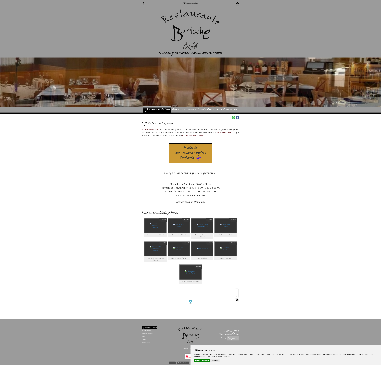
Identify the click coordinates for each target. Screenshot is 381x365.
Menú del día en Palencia (179, 235)
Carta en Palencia (202, 258)
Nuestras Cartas (179, 110)
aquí (198, 158)
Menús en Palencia (197, 110)
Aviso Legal (172, 363)
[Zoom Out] (236, 293)
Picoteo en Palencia (225, 258)
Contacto (217, 110)
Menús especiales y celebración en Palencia (155, 259)
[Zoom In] (236, 290)
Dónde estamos (230, 110)
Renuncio (205, 360)
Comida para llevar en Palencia (190, 282)
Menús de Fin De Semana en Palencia (202, 236)
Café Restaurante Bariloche (157, 110)
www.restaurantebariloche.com (190, 3)
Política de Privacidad (183, 363)
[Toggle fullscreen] (236, 300)
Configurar (215, 360)
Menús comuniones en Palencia (155, 235)
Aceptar (197, 360)
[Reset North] (236, 296)
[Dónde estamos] (143, 3)
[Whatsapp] (233, 117)
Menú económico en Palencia (178, 258)
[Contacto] (237, 3)
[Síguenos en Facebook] (237, 117)
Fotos (209, 110)
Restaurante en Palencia (225, 235)
